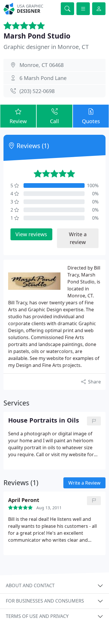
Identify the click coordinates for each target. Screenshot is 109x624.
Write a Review (84, 483)
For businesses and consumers (45, 601)
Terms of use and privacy (37, 616)
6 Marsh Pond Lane (43, 77)
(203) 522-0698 (37, 91)
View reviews (31, 234)
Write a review (78, 238)
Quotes (91, 121)
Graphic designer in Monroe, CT (46, 47)
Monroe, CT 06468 (41, 64)
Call (54, 121)
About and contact (30, 585)
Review (18, 121)
